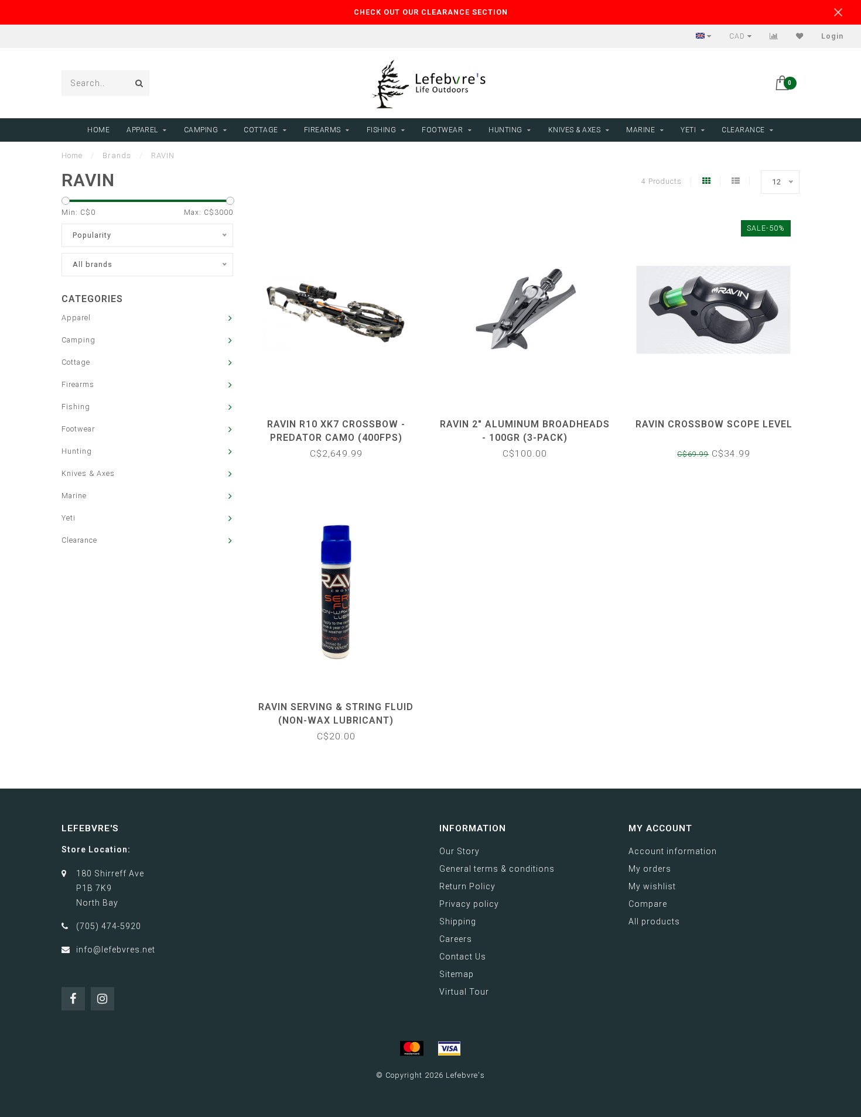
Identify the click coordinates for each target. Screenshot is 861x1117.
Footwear (442, 130)
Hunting (505, 130)
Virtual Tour (464, 991)
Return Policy (467, 886)
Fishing (382, 130)
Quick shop (342, 420)
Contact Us (462, 956)
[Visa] (449, 1048)
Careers (455, 939)
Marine (640, 130)
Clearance (743, 130)
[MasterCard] (411, 1048)
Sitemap (456, 974)
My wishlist (652, 886)
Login (832, 36)
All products (654, 921)
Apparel (142, 130)
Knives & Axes (574, 130)
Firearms (322, 130)
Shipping (457, 921)
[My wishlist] (800, 36)
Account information (672, 851)
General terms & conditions (497, 868)
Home (98, 130)
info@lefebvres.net (115, 949)
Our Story (459, 851)
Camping (201, 130)
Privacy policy (469, 904)
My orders (649, 868)
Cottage (261, 130)
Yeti (688, 130)
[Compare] (774, 36)
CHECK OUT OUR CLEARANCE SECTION (431, 12)
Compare (647, 904)
